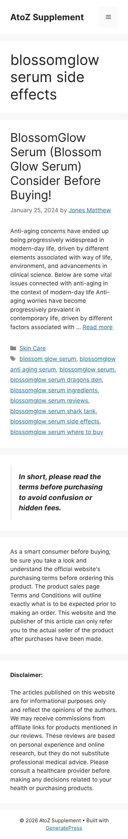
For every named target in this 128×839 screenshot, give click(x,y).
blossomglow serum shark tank (53, 411)
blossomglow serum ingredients (54, 390)
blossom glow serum (47, 358)
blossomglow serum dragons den (56, 379)
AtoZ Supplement (47, 17)
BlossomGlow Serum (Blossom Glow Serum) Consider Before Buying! (55, 166)
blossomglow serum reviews (49, 400)
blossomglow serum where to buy (56, 432)
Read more (98, 327)
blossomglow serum (86, 369)
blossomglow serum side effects (54, 421)
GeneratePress (64, 828)
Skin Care (32, 348)
